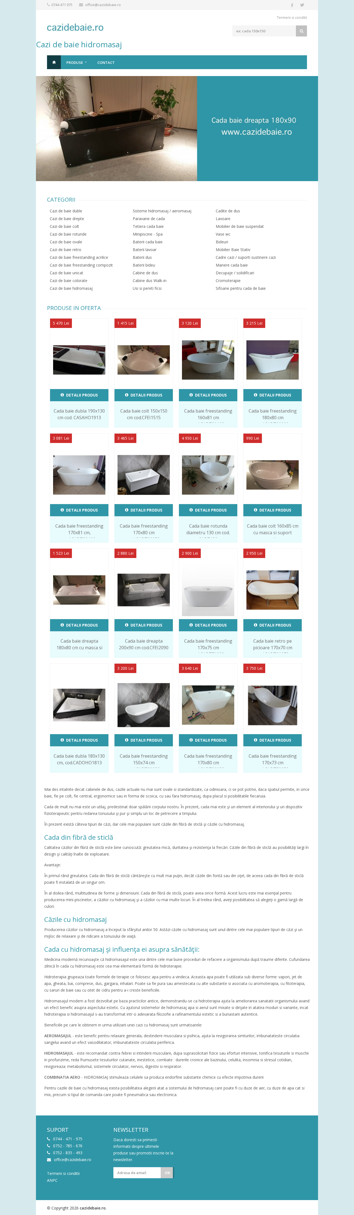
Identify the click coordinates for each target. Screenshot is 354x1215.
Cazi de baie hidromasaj (71, 288)
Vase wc (223, 234)
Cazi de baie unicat (66, 272)
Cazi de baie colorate (68, 280)
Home (54, 62)
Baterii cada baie (148, 241)
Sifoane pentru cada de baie (241, 288)
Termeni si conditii (292, 17)
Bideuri (222, 241)
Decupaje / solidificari (235, 272)
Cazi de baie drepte (67, 218)
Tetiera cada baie (148, 226)
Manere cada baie (232, 265)
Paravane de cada (149, 218)
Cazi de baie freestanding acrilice (79, 257)
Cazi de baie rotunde (68, 234)
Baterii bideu (144, 265)
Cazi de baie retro (65, 249)
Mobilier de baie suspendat (240, 226)
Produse (74, 62)
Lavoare (223, 218)
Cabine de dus (145, 272)
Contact (106, 62)
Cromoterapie (228, 280)
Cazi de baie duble (66, 210)
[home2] (177, 128)
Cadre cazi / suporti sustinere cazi (246, 257)
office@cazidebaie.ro (103, 4)
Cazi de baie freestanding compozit (81, 265)
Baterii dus (142, 257)
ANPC (52, 1180)
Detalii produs (81, 395)
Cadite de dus (228, 210)
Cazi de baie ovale (66, 241)
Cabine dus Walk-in (149, 280)
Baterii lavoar (145, 249)
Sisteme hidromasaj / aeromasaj (162, 210)
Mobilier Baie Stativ (233, 249)
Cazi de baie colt (64, 226)
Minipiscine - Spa (148, 234)
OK (167, 1172)
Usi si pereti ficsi (147, 288)
